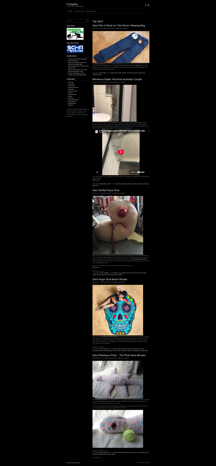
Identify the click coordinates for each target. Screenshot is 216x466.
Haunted (70, 92)
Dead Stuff (71, 89)
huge (131, 184)
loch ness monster (122, 452)
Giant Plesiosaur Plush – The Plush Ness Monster (119, 355)
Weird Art (70, 105)
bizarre (123, 184)
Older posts (97, 457)
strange (94, 74)
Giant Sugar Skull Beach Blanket (109, 279)
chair (119, 273)
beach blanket (118, 349)
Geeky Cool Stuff (104, 349)
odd (128, 73)
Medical (70, 96)
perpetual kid (113, 350)
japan (120, 73)
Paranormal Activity (105, 184)
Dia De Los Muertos (132, 349)
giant (116, 73)
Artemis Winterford (110, 28)
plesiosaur (141, 452)
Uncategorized (72, 103)
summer (136, 350)
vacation (141, 350)
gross (141, 273)
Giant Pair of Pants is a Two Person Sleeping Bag (118, 25)
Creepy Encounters (73, 87)
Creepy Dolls (71, 85)
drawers (138, 65)
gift (137, 273)
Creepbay (72, 4)
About (71, 11)
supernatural (102, 454)
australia (118, 184)
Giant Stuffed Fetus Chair (105, 190)
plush (146, 452)
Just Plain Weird (104, 273)
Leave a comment (123, 28)
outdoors (105, 350)
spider (141, 184)
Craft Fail (70, 82)
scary (135, 73)
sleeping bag (141, 73)
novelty (124, 73)
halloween (95, 350)
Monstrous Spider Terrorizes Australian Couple (117, 79)
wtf (97, 185)
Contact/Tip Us (79, 11)
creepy (112, 73)
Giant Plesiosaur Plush (101, 399)
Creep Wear (102, 73)
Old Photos (71, 98)
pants (131, 73)
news (134, 184)
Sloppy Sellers (72, 101)
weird (99, 74)
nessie (131, 452)
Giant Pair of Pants (100, 63)
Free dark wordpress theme (143, 462)
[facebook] (145, 5)
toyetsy (109, 454)
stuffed (116, 274)
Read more (95, 180)
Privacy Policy (91, 11)
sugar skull (129, 350)
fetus (130, 273)
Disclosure (77, 462)
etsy (127, 273)
